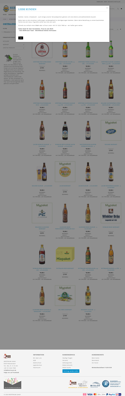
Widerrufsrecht (67, 365)
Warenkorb (95, 360)
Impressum (36, 367)
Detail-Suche (66, 367)
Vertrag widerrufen (70, 371)
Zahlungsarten (67, 363)
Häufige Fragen (67, 358)
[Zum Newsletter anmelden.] (12, 388)
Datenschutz (37, 363)
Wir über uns (37, 358)
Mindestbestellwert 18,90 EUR (102, 367)
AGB (34, 360)
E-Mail (37, 25)
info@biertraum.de (10, 370)
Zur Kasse (95, 363)
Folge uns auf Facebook (11, 372)
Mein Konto (95, 358)
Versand (65, 360)
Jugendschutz (37, 365)
